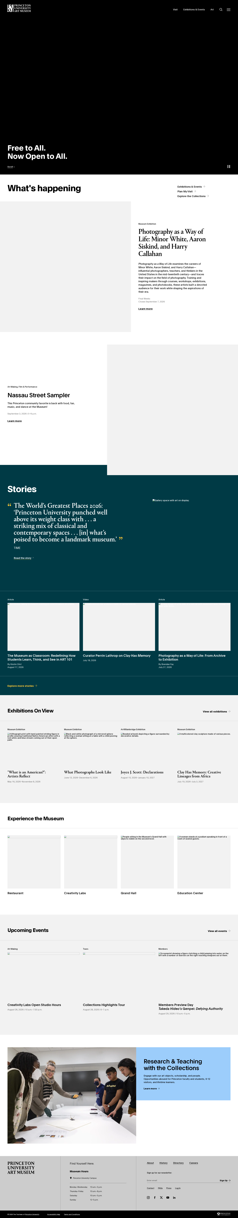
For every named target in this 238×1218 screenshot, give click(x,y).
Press (168, 1188)
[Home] (19, 8)
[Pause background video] (229, 166)
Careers (193, 1162)
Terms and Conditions (72, 1214)
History (163, 1162)
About (150, 1162)
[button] (11, 167)
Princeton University (32, 1214)
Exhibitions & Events (194, 9)
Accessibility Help (53, 1214)
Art (212, 9)
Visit (175, 9)
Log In (178, 1188)
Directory (178, 1162)
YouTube (167, 1197)
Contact (150, 1188)
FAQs (160, 1188)
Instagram (148, 1197)
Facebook (154, 1197)
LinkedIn (174, 1197)
